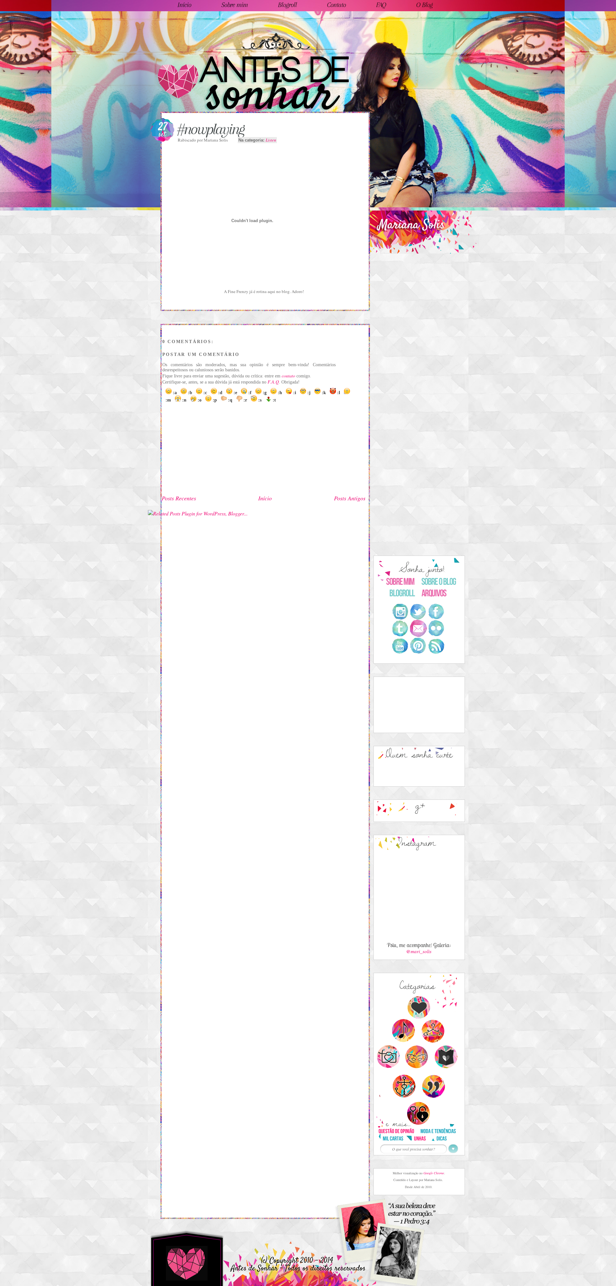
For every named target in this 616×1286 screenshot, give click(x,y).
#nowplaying (211, 129)
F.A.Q (273, 382)
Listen (271, 140)
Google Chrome (434, 1173)
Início (265, 498)
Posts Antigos (349, 498)
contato (288, 376)
